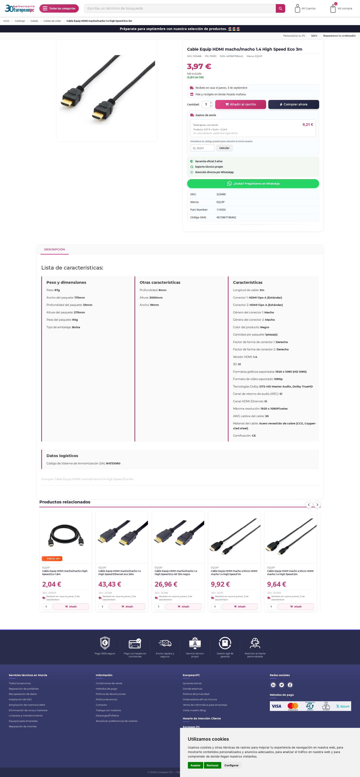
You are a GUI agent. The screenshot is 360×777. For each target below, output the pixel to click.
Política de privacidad (196, 693)
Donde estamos (192, 688)
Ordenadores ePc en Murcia (200, 699)
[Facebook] (291, 684)
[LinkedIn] (274, 684)
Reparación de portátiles (24, 688)
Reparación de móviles (23, 726)
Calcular (224, 148)
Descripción (54, 249)
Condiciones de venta (109, 683)
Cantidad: (193, 104)
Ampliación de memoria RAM (27, 704)
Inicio (6, 21)
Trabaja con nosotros (108, 710)
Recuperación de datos (23, 693)
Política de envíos (106, 699)
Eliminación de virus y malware (28, 710)
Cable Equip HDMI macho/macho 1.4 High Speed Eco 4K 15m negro (176, 573)
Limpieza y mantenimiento (26, 715)
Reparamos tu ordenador (339, 35)
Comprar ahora (296, 104)
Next (317, 504)
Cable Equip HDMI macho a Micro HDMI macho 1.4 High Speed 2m (290, 573)
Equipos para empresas (23, 720)
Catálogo (20, 21)
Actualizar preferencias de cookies (116, 720)
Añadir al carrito (243, 104)
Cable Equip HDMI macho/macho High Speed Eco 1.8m (64, 573)
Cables (34, 21)
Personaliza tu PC (294, 35)
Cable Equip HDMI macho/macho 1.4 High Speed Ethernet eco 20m (119, 573)
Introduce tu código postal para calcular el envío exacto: (221, 141)
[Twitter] (282, 684)
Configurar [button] (231, 765)
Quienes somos (192, 683)
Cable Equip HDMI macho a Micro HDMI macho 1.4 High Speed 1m (234, 573)
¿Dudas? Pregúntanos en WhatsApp (256, 183)
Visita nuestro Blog (194, 710)
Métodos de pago (106, 688)
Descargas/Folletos (107, 715)
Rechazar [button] (213, 765)
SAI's (314, 35)
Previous (309, 504)
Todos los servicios (20, 683)
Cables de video (52, 21)
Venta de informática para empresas (205, 704)
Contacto (101, 704)
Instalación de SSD (20, 699)
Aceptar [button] (195, 765)
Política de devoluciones (111, 693)
